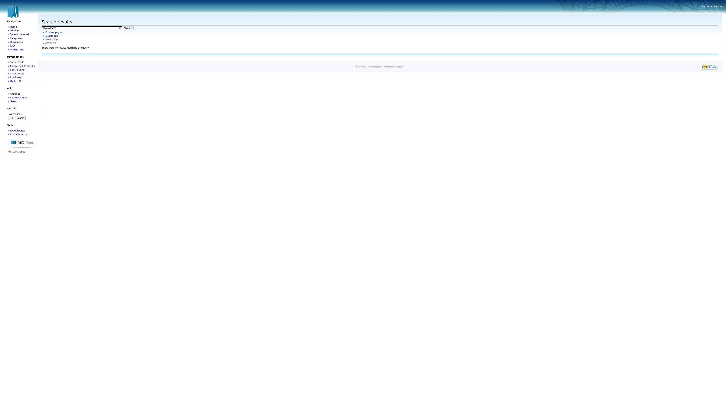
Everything (51, 39)
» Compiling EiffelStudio (21, 66)
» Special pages (16, 130)
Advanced (51, 43)
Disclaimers (361, 67)
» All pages (14, 93)
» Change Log (16, 73)
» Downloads (15, 42)
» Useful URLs (15, 81)
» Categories (15, 38)
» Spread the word (18, 34)
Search (11, 108)
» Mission (13, 30)
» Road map (15, 77)
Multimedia (51, 35)
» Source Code (16, 62)
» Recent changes (18, 97)
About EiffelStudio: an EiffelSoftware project (386, 67)
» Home (12, 26)
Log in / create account (712, 6)
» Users (12, 101)
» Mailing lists (15, 49)
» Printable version (18, 134)
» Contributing (16, 69)
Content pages (53, 32)
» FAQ (11, 45)
